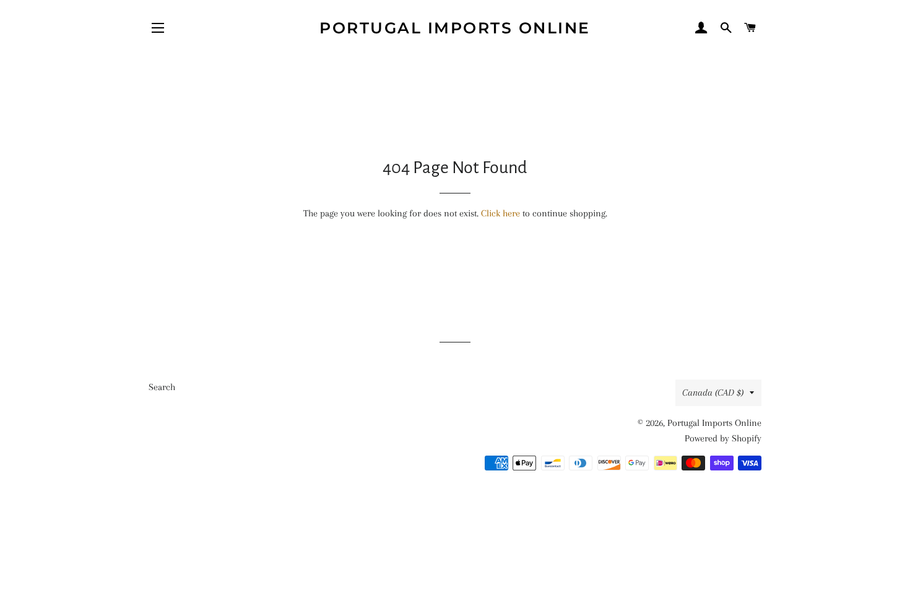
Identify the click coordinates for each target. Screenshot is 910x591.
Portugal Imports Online (455, 28)
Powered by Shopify (723, 438)
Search (162, 387)
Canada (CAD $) (712, 392)
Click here (500, 213)
